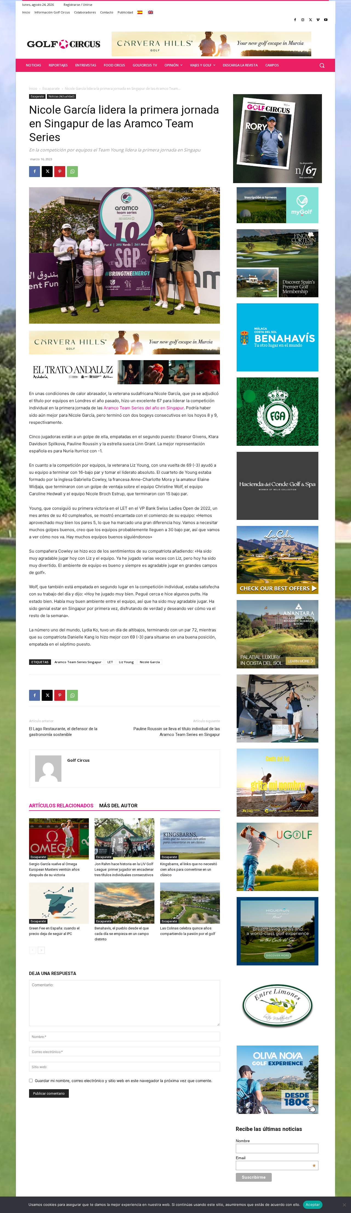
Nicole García (150, 662)
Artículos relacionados (61, 805)
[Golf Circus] (64, 44)
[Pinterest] (59, 171)
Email (276, 1158)
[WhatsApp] (72, 171)
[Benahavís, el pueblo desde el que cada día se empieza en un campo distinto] (124, 903)
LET (110, 662)
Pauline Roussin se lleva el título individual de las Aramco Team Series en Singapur (177, 731)
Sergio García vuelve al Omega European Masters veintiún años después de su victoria (54, 869)
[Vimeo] (318, 20)
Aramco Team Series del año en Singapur (144, 407)
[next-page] (41, 950)
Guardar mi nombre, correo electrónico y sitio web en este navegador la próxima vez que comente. (123, 1080)
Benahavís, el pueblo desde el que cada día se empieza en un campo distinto (122, 933)
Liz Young (126, 662)
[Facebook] (295, 20)
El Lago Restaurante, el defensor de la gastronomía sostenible (63, 731)
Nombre (243, 1141)
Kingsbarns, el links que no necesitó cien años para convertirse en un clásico (188, 869)
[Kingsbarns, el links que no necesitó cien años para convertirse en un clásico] (190, 838)
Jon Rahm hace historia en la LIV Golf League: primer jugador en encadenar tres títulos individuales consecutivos (124, 869)
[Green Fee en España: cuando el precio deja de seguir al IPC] (59, 903)
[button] (322, 65)
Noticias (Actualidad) (61, 96)
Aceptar (313, 1204)
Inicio (33, 88)
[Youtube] (325, 20)
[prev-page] (32, 950)
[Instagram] (303, 20)
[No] (344, 1205)
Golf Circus (78, 760)
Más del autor (118, 805)
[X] (310, 20)
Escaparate (51, 88)
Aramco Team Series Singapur (78, 662)
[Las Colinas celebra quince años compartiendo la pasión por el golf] (190, 903)
